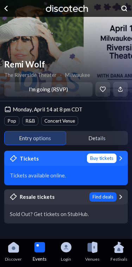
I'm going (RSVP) (48, 89)
